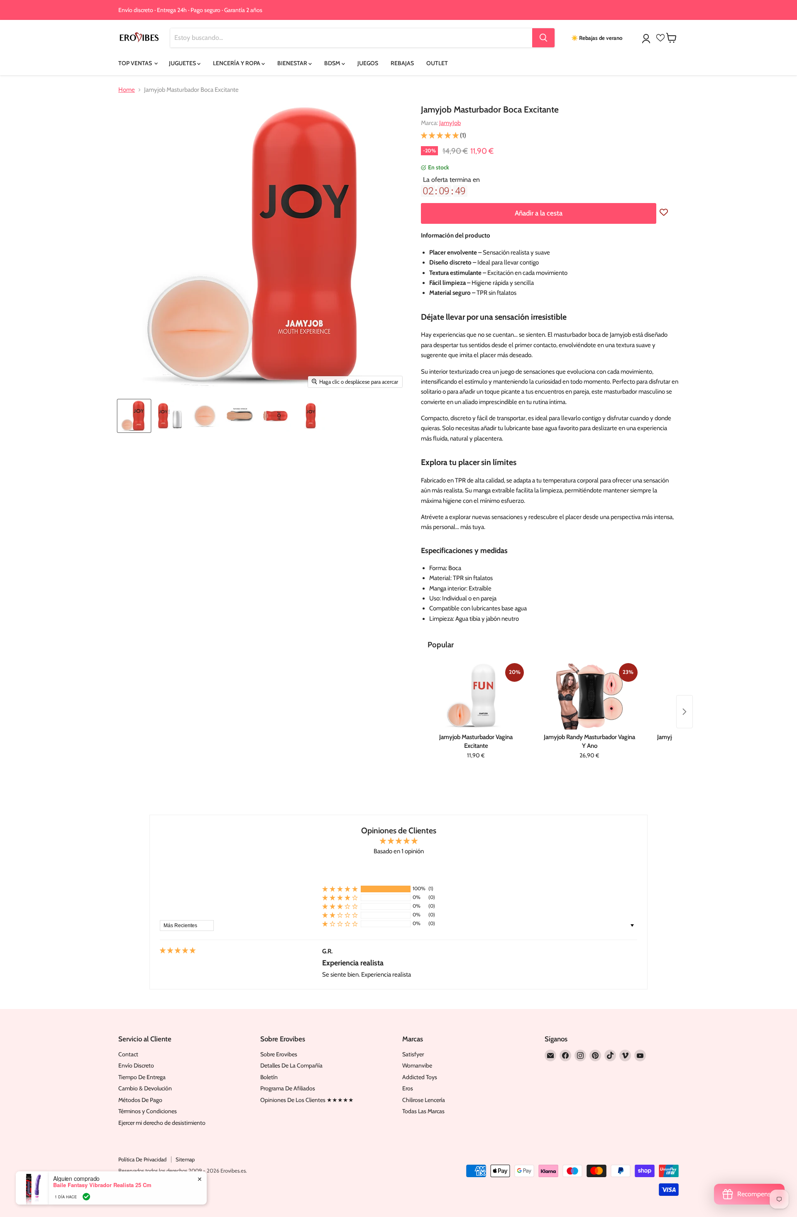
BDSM (333, 63)
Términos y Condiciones (147, 1111)
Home (126, 89)
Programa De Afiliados (287, 1088)
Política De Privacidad (142, 1159)
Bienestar (292, 63)
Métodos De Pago (140, 1100)
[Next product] (684, 711)
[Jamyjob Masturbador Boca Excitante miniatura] (134, 415)
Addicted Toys (419, 1077)
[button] (440, 135)
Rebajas (402, 63)
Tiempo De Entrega (142, 1077)
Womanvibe (417, 1065)
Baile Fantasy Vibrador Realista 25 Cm (102, 1185)
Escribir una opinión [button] (398, 869)
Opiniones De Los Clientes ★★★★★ (307, 1100)
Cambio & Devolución (145, 1088)
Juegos (367, 63)
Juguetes (183, 63)
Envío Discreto (136, 1065)
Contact (128, 1054)
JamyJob (450, 123)
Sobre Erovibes (278, 1054)
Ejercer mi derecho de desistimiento (161, 1122)
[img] (178, 951)
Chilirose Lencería (423, 1100)
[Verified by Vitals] (86, 1196)
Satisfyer (413, 1054)
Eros (407, 1088)
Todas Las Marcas (423, 1111)
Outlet (437, 63)
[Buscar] (543, 37)
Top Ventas (135, 63)
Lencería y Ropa (237, 63)
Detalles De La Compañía (291, 1065)
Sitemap (185, 1159)
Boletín (269, 1077)
